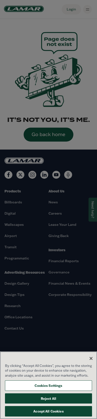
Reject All (48, 398)
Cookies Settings (48, 385)
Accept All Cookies (48, 411)
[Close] (91, 358)
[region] (48, 385)
